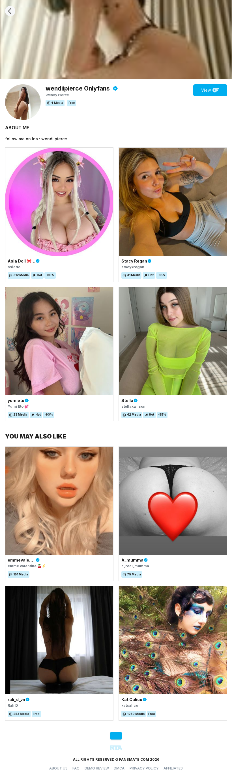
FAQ (76, 768)
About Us (58, 768)
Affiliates (173, 768)
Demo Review (97, 768)
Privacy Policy (144, 768)
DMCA (119, 768)
